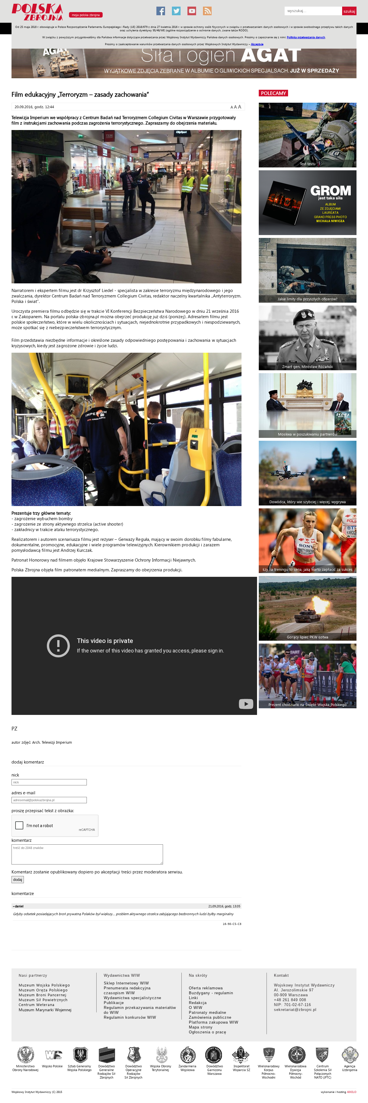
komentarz (23, 840)
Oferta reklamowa (206, 988)
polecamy (273, 93)
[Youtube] (191, 11)
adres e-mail (25, 792)
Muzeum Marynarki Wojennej (45, 1009)
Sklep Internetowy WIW (126, 983)
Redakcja (198, 1003)
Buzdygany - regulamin (211, 993)
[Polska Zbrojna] (81, 20)
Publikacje (114, 1003)
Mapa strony (201, 1027)
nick (17, 775)
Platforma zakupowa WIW (213, 1022)
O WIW (195, 1007)
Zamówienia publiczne (210, 1017)
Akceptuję (257, 44)
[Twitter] (176, 11)
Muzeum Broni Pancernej (42, 994)
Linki (193, 998)
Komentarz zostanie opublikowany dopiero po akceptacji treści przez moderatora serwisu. (97, 872)
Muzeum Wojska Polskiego (44, 984)
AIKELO (351, 1092)
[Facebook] (160, 11)
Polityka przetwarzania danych (306, 37)
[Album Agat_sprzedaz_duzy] (184, 58)
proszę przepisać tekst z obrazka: (44, 810)
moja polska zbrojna (86, 15)
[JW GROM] (308, 202)
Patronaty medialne (207, 1012)
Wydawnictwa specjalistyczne (132, 998)
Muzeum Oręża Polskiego (43, 989)
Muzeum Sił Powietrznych (43, 999)
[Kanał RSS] (207, 11)
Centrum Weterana (37, 1004)
